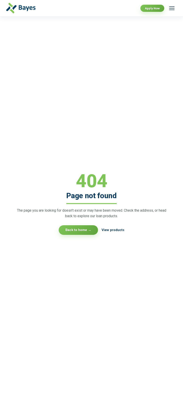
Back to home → (78, 230)
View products (113, 230)
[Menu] (172, 8)
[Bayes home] (23, 8)
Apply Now (152, 8)
